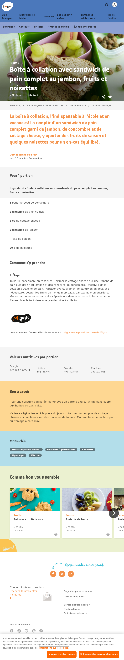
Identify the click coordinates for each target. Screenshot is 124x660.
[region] (62, 647)
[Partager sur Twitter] (62, 574)
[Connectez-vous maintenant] (114, 4)
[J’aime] (56, 535)
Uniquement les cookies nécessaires (99, 654)
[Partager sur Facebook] (53, 574)
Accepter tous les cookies (61, 654)
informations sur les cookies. (54, 648)
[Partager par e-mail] (71, 574)
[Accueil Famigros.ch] (7, 6)
